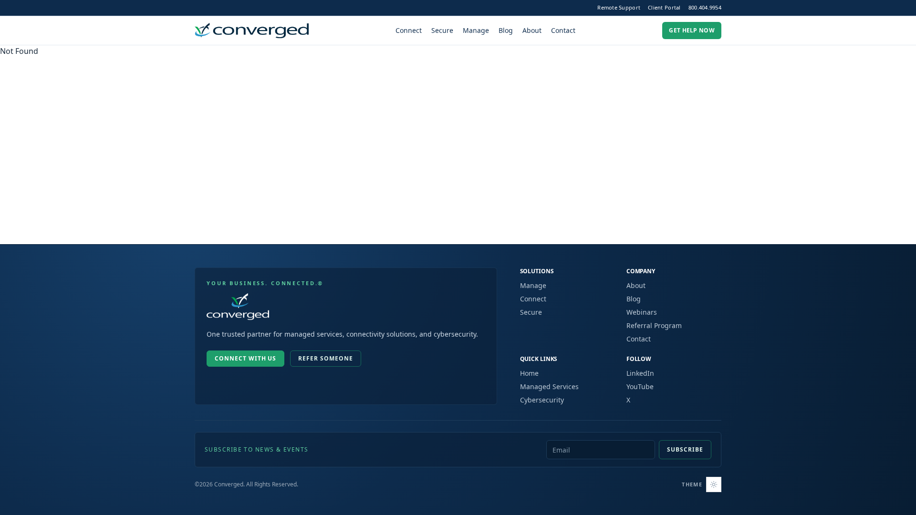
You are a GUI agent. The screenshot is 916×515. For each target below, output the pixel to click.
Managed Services (549, 386)
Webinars (641, 312)
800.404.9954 (704, 7)
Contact (563, 30)
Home (529, 373)
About (531, 30)
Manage (476, 30)
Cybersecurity (542, 399)
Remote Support (618, 7)
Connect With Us (245, 358)
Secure (442, 30)
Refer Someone (325, 358)
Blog (506, 30)
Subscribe (685, 449)
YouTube (640, 386)
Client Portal (664, 7)
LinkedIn (640, 373)
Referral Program (654, 325)
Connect (409, 30)
